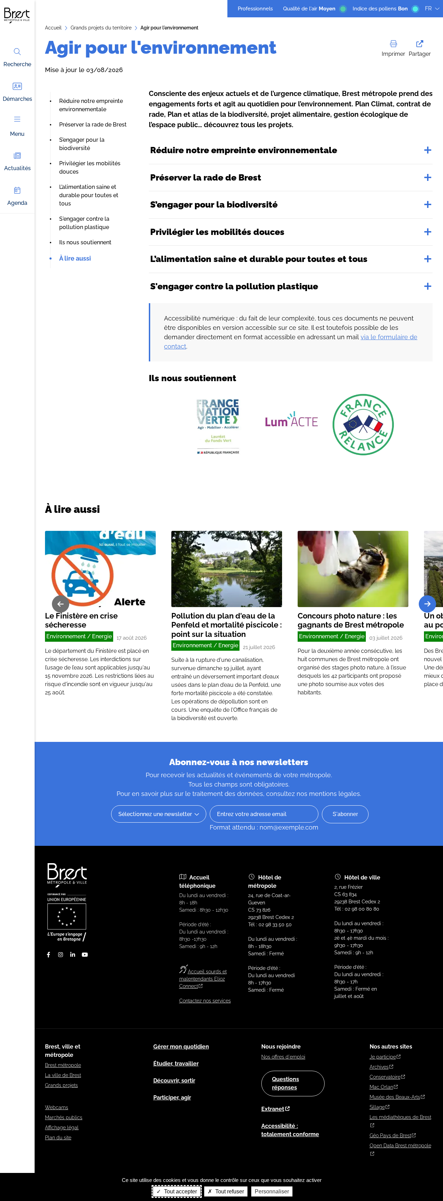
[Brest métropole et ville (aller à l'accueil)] (67, 885)
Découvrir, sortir (174, 1080)
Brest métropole (63, 1065)
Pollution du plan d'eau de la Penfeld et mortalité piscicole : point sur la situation (226, 625)
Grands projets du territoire (101, 27)
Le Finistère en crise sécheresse (81, 620)
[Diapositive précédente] (60, 604)
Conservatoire (385, 1077)
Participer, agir (172, 1097)
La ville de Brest (63, 1075)
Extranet (272, 1109)
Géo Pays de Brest (390, 1135)
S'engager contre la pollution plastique (234, 286)
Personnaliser (272, 1191)
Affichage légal (62, 1127)
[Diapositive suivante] (427, 604)
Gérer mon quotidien (181, 1046)
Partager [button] (420, 54)
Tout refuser (229, 1191)
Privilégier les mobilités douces (217, 232)
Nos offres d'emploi (283, 1057)
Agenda (17, 203)
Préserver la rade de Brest (93, 124)
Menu (17, 134)
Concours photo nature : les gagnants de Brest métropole (351, 620)
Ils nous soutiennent (85, 242)
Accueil (53, 27)
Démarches (17, 99)
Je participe (383, 1057)
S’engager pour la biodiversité (214, 204)
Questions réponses (285, 1083)
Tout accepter (180, 1191)
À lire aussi (75, 258)
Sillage (377, 1107)
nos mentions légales (328, 793)
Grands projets (61, 1085)
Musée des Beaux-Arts (395, 1097)
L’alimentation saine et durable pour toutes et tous (88, 195)
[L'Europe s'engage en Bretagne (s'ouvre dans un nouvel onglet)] (66, 940)
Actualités (17, 168)
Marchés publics (63, 1117)
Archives (379, 1067)
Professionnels (255, 9)
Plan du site (58, 1137)
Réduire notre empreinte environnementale (243, 150)
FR (428, 8)
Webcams (56, 1107)
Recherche (17, 64)
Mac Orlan (381, 1087)
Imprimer (393, 54)
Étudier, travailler (176, 1063)
